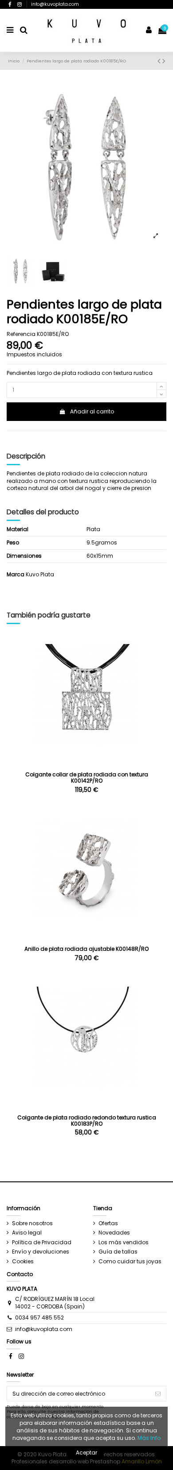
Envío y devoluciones (40, 1251)
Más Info (149, 1438)
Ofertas (108, 1223)
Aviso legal (27, 1232)
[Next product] (163, 60)
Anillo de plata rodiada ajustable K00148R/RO (86, 949)
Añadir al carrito (92, 411)
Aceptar (86, 1452)
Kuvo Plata (40, 574)
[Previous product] (159, 60)
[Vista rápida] (86, 761)
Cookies (23, 1261)
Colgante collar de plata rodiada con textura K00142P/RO (86, 777)
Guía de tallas (118, 1251)
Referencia (21, 334)
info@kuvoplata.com (55, 4)
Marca (15, 574)
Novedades (114, 1232)
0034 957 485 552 (39, 1317)
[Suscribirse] (158, 1393)
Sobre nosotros (32, 1223)
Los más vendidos (123, 1242)
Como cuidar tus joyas (129, 1261)
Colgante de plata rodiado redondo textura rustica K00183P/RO (86, 1120)
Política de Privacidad (41, 1242)
